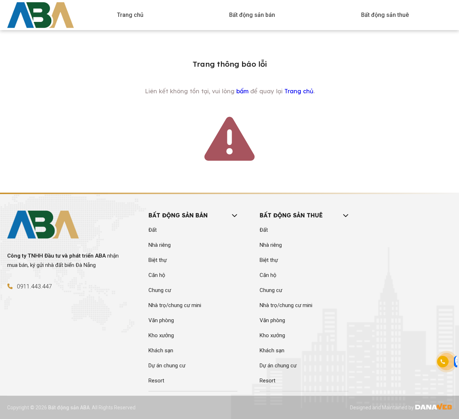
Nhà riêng (159, 245)
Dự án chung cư (166, 365)
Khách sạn (160, 350)
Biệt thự (157, 260)
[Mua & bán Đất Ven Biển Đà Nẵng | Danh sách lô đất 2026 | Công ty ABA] (40, 14)
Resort (156, 380)
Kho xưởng (161, 335)
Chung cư (159, 290)
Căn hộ (156, 275)
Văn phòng (161, 320)
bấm (242, 91)
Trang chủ (298, 91)
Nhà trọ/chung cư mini (174, 305)
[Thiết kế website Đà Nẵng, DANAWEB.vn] (433, 407)
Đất (152, 230)
